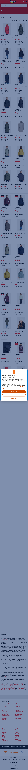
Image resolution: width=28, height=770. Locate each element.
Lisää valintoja (14, 398)
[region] (14, 385)
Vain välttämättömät (14, 395)
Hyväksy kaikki (14, 391)
